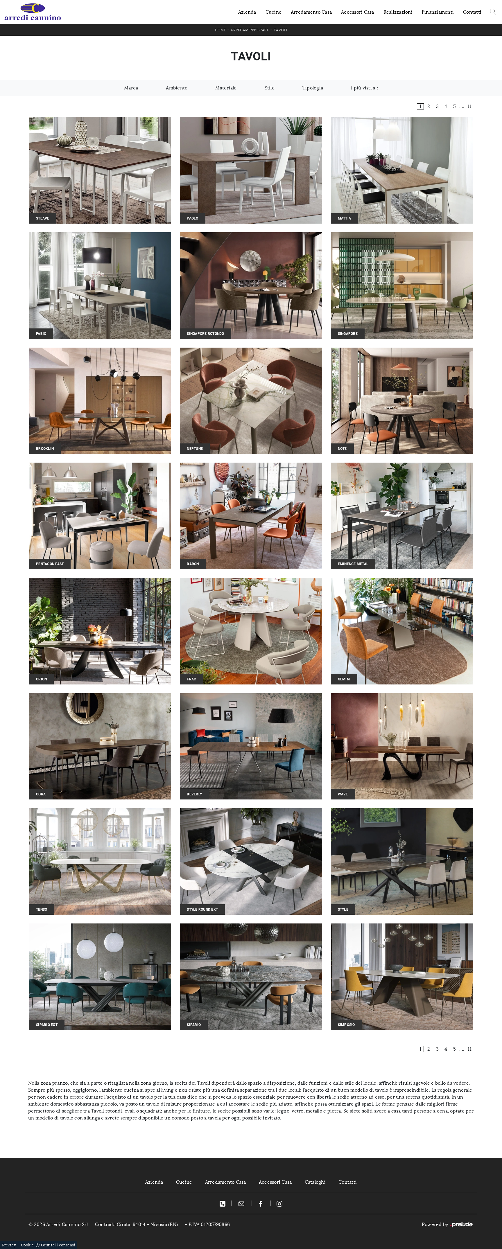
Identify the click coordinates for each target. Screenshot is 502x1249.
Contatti (472, 12)
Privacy (9, 1245)
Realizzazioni (398, 12)
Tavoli (280, 30)
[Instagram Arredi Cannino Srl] (279, 1203)
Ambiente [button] (176, 88)
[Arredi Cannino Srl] (32, 12)
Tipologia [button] (312, 88)
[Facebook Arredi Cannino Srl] (261, 1203)
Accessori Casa (357, 12)
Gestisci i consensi (58, 1245)
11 (469, 106)
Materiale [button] (225, 88)
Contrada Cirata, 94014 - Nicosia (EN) (136, 1224)
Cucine (274, 12)
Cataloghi (315, 1182)
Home (220, 30)
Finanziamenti (438, 12)
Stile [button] (270, 88)
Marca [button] (131, 88)
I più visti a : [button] (364, 88)
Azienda (247, 12)
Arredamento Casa (311, 12)
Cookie (27, 1245)
